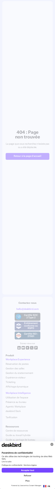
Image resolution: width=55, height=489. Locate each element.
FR (49, 486)
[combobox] (46, 486)
